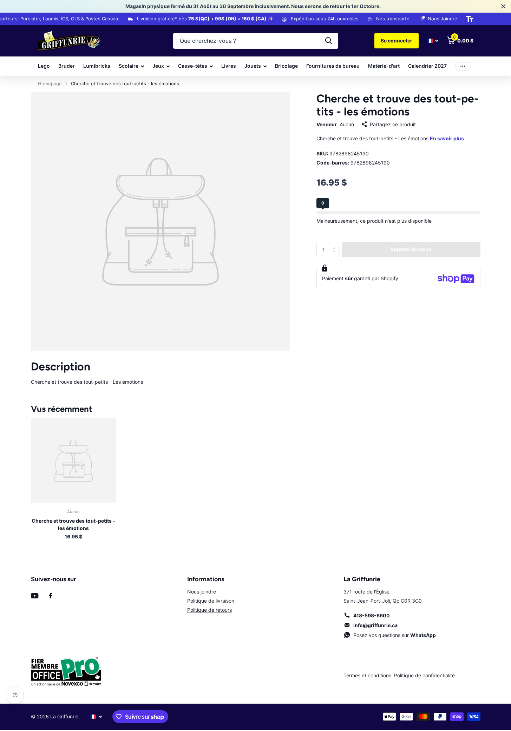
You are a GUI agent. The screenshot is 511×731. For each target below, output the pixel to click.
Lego (44, 66)
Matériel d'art (384, 66)
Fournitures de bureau (333, 66)
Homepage (50, 83)
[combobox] (255, 41)
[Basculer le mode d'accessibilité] (469, 19)
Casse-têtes (192, 66)
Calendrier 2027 (427, 66)
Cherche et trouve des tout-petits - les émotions (73, 524)
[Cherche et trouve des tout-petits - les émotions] (73, 460)
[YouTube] (34, 595)
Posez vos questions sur (394, 635)
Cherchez (328, 41)
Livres (228, 66)
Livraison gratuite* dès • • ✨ (202, 18)
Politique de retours (209, 610)
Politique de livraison (210, 601)
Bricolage (286, 66)
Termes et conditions (367, 675)
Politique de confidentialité (424, 675)
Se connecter (396, 40)
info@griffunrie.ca (375, 625)
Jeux (158, 66)
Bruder (66, 66)
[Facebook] (50, 595)
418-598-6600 (371, 615)
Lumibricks (96, 66)
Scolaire (128, 66)
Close (503, 6)
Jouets (252, 66)
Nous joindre (201, 592)
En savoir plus (447, 139)
